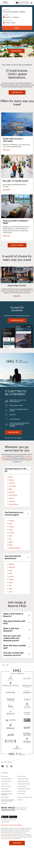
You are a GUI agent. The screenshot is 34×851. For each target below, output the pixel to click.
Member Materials (6, 791)
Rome (10, 588)
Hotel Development (23, 778)
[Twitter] (7, 766)
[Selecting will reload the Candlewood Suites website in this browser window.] (17, 748)
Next (32, 284)
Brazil (10, 523)
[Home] (3, 665)
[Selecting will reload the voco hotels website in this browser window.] (27, 699)
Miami (10, 489)
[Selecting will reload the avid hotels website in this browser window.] (10, 734)
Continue (17, 843)
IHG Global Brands (6, 778)
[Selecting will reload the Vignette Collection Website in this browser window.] (27, 685)
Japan (11, 542)
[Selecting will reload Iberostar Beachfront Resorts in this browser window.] (10, 713)
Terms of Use (4, 797)
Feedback (4, 803)
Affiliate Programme (23, 781)
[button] (31, 2)
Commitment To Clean (24, 788)
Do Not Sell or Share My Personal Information (8, 800)
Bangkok (11, 564)
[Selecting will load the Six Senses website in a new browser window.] (10, 678)
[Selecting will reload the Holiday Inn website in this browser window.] (10, 727)
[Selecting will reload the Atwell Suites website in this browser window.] (27, 734)
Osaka (11, 582)
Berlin (10, 570)
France (11, 529)
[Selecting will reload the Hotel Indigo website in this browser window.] (27, 692)
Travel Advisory (22, 786)
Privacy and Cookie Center (25, 797)
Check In (5, 15)
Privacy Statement (7, 837)
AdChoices (21, 793)
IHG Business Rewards (24, 783)
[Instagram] (11, 766)
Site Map (20, 799)
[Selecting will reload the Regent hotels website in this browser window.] (27, 678)
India (10, 535)
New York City (13, 495)
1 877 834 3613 (21, 809)
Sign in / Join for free (23, 2)
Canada (11, 526)
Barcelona (12, 567)
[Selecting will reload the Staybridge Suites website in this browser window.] (10, 741)
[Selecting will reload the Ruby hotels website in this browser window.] (10, 706)
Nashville (11, 492)
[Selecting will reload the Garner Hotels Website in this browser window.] (27, 727)
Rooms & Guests (7, 20)
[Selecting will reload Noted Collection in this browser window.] (10, 699)
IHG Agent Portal (6, 781)
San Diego (12, 501)
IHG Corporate (22, 791)
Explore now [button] (16, 51)
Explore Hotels (22, 776)
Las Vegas (12, 483)
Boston (11, 477)
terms (4, 834)
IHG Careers (4, 776)
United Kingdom (14, 548)
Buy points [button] (6, 189)
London (11, 579)
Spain (11, 545)
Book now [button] (6, 150)
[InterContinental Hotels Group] (5, 2)
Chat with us (4, 783)
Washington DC (13, 504)
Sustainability (5, 788)
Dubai (10, 573)
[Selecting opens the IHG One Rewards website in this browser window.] (17, 754)
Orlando (11, 498)
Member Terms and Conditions (6, 794)
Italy (10, 539)
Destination (6, 9)
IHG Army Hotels (5, 786)
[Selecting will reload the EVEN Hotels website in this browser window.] (10, 720)
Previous (2, 284)
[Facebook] (3, 766)
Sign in (19, 438)
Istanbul (11, 576)
